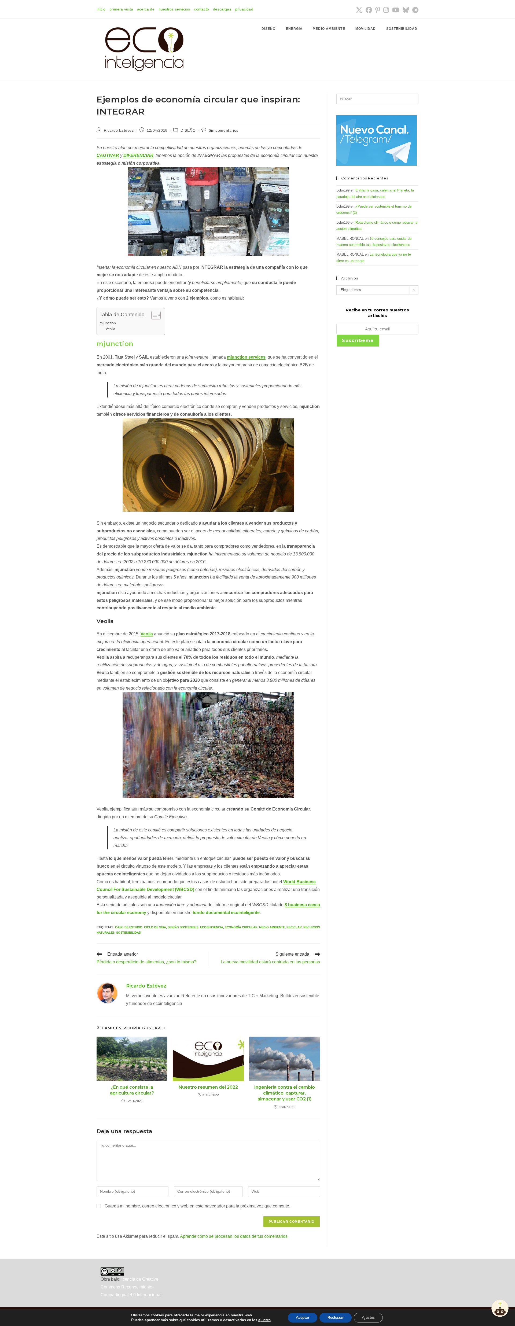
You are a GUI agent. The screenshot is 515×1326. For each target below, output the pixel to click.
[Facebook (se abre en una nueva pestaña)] (369, 10)
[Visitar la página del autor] (107, 992)
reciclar (294, 927)
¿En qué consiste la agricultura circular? (132, 1090)
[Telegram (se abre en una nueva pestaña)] (414, 10)
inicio (101, 9)
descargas (222, 9)
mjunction (108, 323)
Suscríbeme (358, 340)
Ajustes (368, 1317)
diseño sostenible (183, 927)
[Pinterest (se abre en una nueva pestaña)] (378, 10)
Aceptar (302, 1317)
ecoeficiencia (211, 927)
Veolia (110, 329)
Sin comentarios (223, 130)
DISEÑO (188, 130)
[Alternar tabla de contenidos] (153, 315)
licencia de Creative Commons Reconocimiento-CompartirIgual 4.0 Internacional (131, 1287)
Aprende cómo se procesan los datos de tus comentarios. (234, 1236)
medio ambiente (272, 927)
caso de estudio (128, 927)
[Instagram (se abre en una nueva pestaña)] (386, 10)
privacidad (244, 9)
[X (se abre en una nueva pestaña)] (359, 10)
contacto (201, 9)
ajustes (264, 1320)
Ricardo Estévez (119, 130)
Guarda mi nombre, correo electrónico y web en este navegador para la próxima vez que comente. (197, 1206)
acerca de (145, 9)
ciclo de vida (155, 927)
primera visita (121, 9)
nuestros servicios (174, 9)
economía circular (241, 927)
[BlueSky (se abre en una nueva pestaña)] (406, 10)
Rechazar (336, 1317)
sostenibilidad (128, 932)
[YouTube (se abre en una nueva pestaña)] (396, 10)
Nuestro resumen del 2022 (208, 1087)
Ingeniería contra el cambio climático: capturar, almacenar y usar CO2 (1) (284, 1093)
